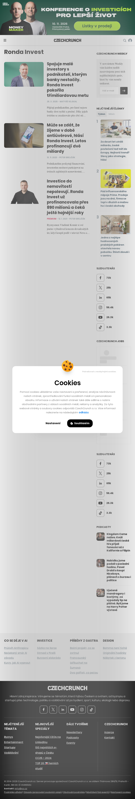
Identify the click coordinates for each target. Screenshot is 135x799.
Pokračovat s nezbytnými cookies (99, 371)
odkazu (84, 412)
